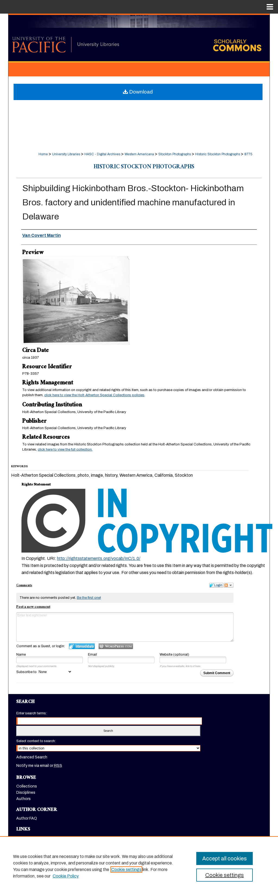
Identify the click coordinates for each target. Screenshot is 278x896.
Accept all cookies (224, 858)
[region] (139, 866)
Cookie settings (126, 869)
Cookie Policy (66, 876)
